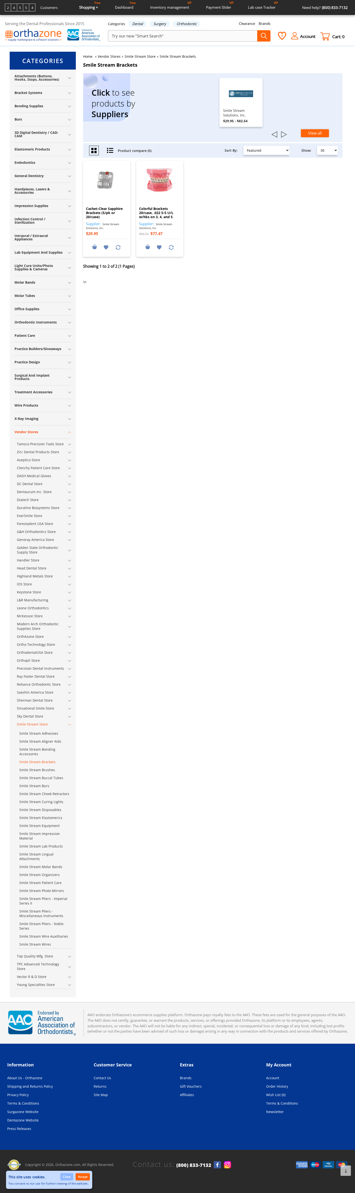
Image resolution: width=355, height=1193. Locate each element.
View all (315, 133)
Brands (264, 23)
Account (272, 1078)
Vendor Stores (109, 56)
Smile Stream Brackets (178, 56)
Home (87, 56)
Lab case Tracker (263, 5)
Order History (277, 1086)
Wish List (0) (275, 1094)
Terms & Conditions (23, 1103)
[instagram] (227, 1164)
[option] (241, 102)
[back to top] (345, 1170)
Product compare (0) (134, 150)
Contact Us (102, 1078)
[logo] (33, 35)
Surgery (159, 23)
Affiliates (187, 1094)
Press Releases (19, 1128)
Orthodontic (187, 23)
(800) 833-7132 (193, 1165)
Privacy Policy (18, 1094)
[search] (263, 36)
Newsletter (275, 1111)
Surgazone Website (22, 1111)
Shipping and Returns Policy (30, 1086)
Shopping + (89, 5)
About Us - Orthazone (24, 1078)
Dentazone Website (23, 1120)
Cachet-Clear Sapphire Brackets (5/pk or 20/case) (104, 213)
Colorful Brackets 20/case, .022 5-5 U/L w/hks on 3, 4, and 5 (156, 213)
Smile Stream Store (140, 56)
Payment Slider (220, 5)
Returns (100, 1086)
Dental (137, 23)
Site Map (101, 1094)
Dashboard (125, 5)
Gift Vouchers (191, 1086)
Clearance (247, 23)
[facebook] (217, 1164)
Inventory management (171, 5)
